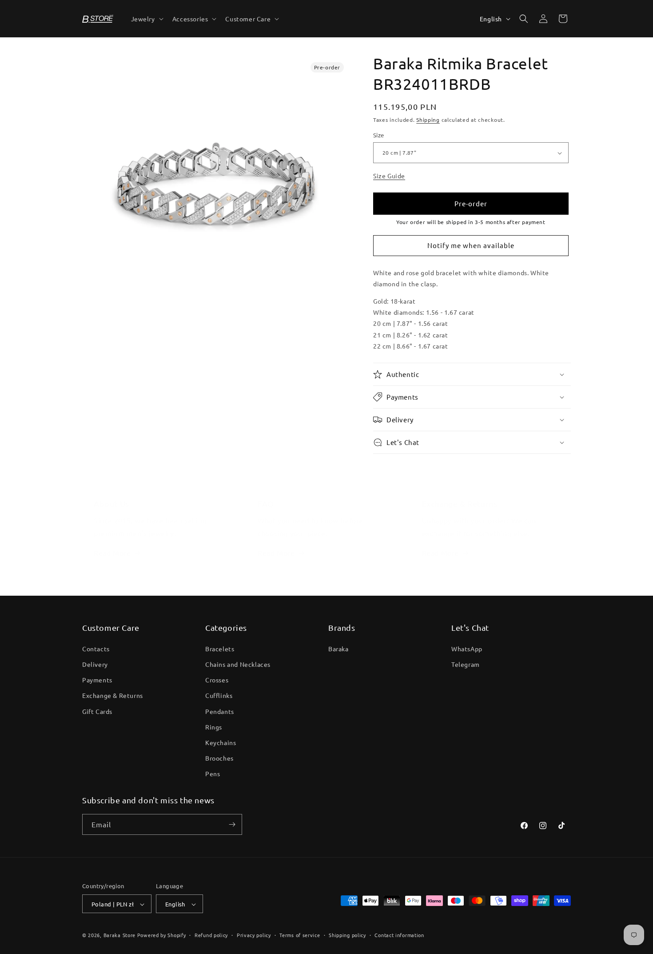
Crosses (216, 679)
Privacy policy (254, 934)
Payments (97, 679)
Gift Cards (97, 711)
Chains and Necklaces (238, 664)
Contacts (96, 648)
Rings (213, 726)
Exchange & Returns (112, 695)
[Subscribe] (232, 824)
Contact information (399, 934)
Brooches (219, 758)
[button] (146, 18)
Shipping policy (347, 934)
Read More (112, 552)
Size (378, 135)
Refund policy (211, 934)
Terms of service (299, 934)
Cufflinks (218, 695)
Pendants (219, 711)
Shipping (428, 119)
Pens (212, 774)
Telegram (465, 664)
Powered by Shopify (161, 935)
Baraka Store (119, 935)
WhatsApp (466, 648)
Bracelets (219, 648)
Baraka (338, 648)
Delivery (95, 664)
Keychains (220, 742)
